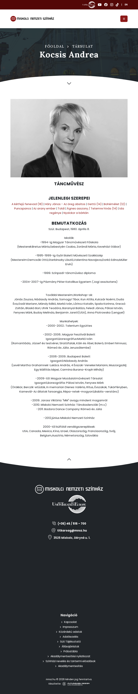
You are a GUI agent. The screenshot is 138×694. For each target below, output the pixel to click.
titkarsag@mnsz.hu (72, 531)
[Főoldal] (32, 19)
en (126, 4)
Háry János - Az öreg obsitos (65, 204)
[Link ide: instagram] (111, 5)
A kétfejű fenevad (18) (27, 204)
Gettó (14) (95, 204)
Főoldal (54, 46)
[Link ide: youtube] (99, 5)
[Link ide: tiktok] (117, 5)
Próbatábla (70, 651)
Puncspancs (22, 208)
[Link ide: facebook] (106, 5)
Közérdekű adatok (70, 632)
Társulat (82, 46)
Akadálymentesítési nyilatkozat (70, 656)
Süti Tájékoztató (70, 641)
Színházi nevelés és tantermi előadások (70, 661)
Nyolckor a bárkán (76, 213)
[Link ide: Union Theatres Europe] (88, 4)
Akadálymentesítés (70, 666)
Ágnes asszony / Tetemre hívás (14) (92, 208)
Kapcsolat (70, 622)
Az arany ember (44, 208)
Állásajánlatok (70, 646)
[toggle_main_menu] (124, 19)
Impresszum (70, 627)
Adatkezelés (70, 636)
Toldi (61, 208)
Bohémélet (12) (114, 204)
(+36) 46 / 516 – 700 (72, 524)
